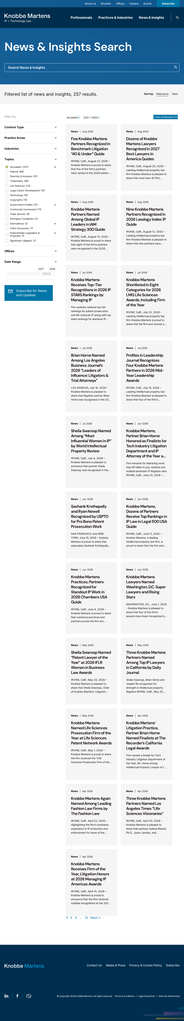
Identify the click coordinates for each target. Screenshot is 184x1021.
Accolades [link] (72, 117)
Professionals (81, 17)
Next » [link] (95, 918)
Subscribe (168, 3)
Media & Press (115, 965)
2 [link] (71, 918)
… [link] (80, 918)
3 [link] (76, 918)
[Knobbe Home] (24, 966)
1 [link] (67, 918)
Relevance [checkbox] (162, 93)
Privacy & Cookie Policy (145, 965)
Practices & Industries (115, 17)
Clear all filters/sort (164, 117)
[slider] (41, 274)
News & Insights (151, 17)
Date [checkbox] (175, 93)
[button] (177, 18)
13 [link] (86, 918)
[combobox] (92, 67)
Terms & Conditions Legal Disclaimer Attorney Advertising (147, 996)
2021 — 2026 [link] (90, 117)
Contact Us (94, 965)
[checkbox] (30, 166)
